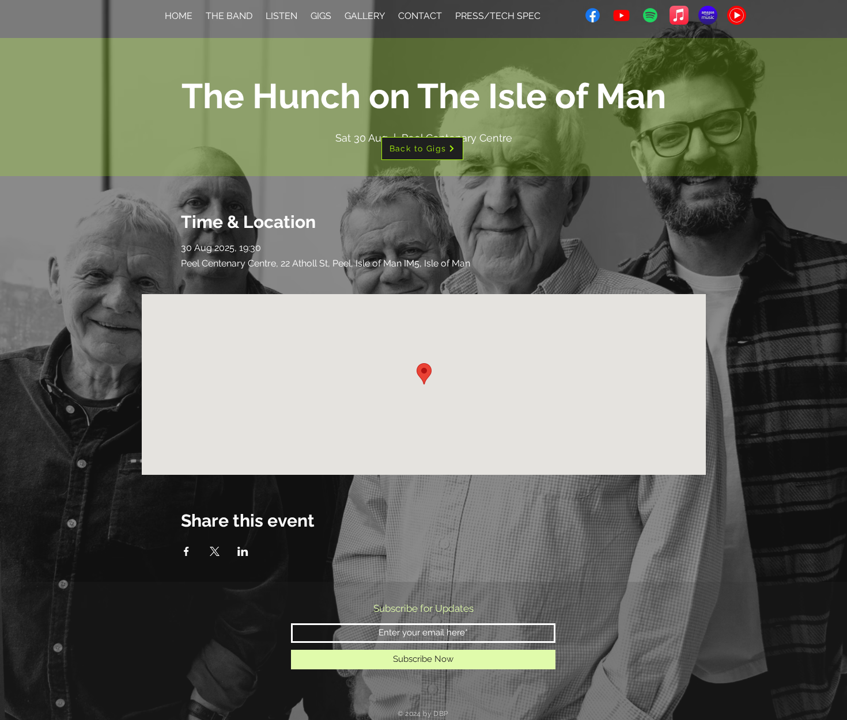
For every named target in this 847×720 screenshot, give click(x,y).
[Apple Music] (679, 15)
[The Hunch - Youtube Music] (736, 15)
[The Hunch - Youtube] (621, 15)
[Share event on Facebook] (186, 551)
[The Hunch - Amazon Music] (707, 15)
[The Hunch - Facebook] (592, 15)
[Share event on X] (214, 551)
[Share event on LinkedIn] (242, 551)
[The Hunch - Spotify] (650, 15)
